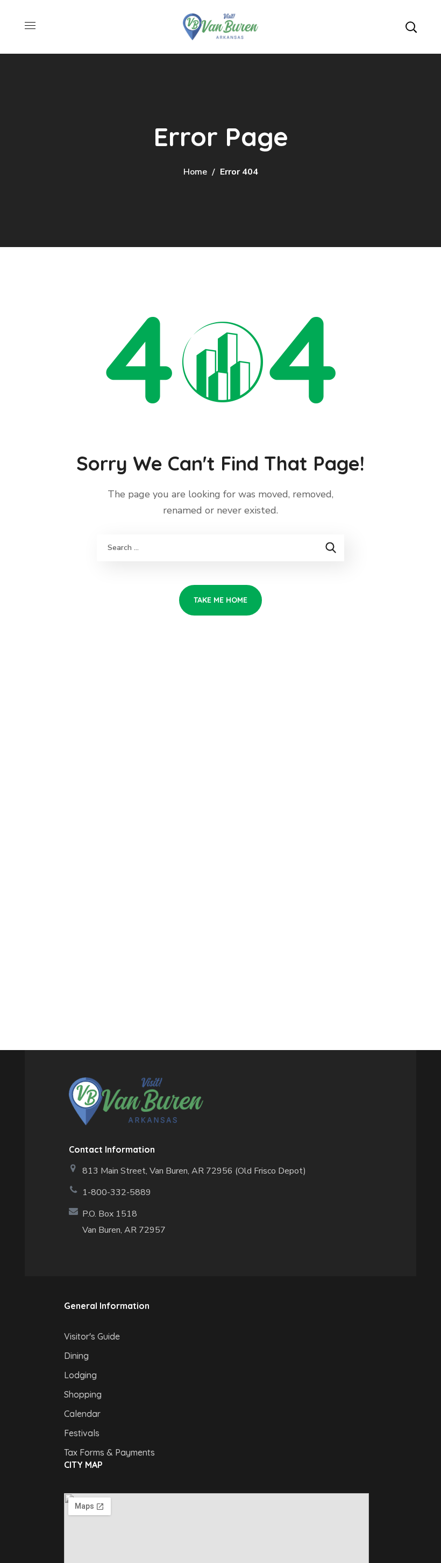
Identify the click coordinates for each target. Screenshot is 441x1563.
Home (195, 172)
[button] (411, 27)
